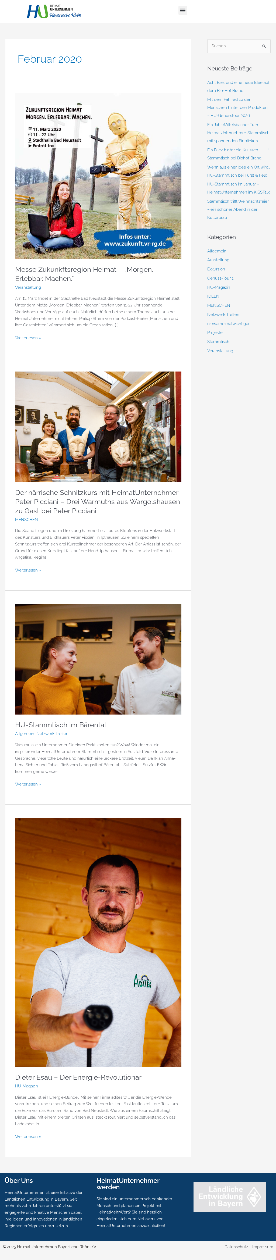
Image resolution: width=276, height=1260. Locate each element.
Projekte (215, 332)
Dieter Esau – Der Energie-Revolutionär (78, 1077)
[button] (182, 10)
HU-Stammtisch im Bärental (60, 725)
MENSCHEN (26, 519)
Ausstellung (218, 260)
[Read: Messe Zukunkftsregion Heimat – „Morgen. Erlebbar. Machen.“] (98, 175)
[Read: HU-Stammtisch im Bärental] (98, 658)
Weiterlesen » (28, 337)
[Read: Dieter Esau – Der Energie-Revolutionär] (98, 942)
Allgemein (24, 733)
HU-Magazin (26, 1086)
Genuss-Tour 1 (220, 278)
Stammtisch (218, 341)
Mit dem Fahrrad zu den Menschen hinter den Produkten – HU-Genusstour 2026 (237, 107)
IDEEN (213, 296)
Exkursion (216, 269)
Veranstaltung (28, 287)
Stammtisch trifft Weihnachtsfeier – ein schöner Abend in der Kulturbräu (238, 209)
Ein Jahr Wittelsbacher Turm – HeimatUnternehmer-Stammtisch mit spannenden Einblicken (238, 132)
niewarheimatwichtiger (228, 323)
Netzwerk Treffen (52, 733)
